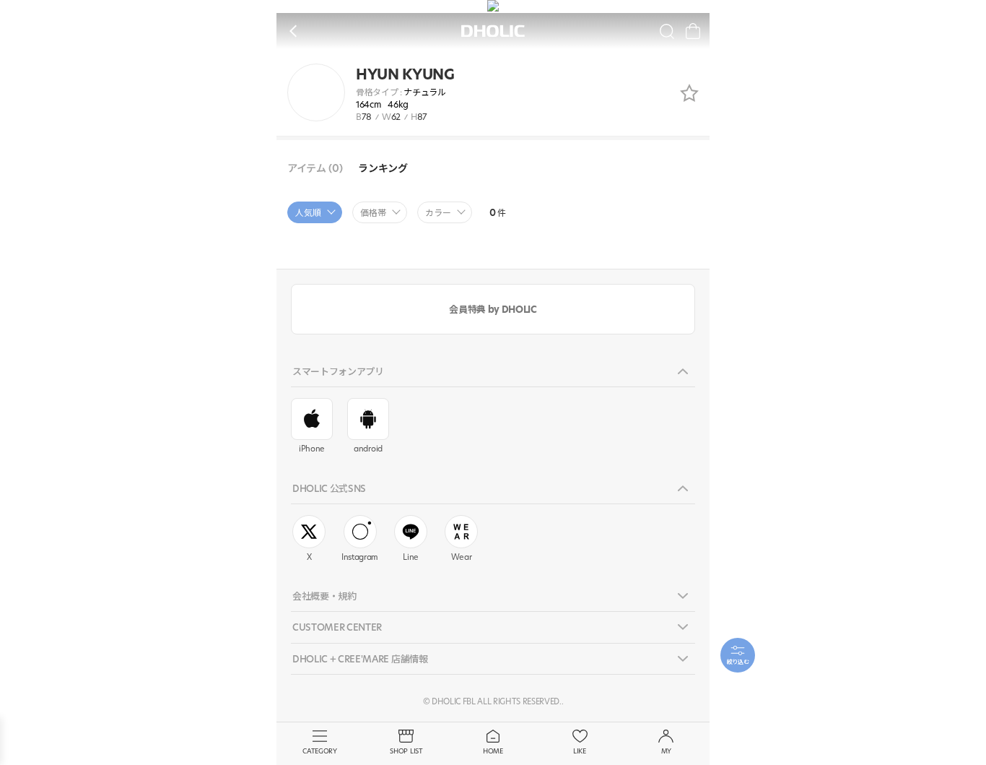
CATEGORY (319, 751)
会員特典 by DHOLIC (492, 309)
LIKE (579, 751)
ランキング (382, 169)
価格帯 (373, 213)
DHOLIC (493, 31)
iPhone (312, 448)
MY (666, 751)
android (368, 448)
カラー (438, 213)
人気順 (308, 213)
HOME (493, 751)
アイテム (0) (314, 169)
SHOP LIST (406, 751)
